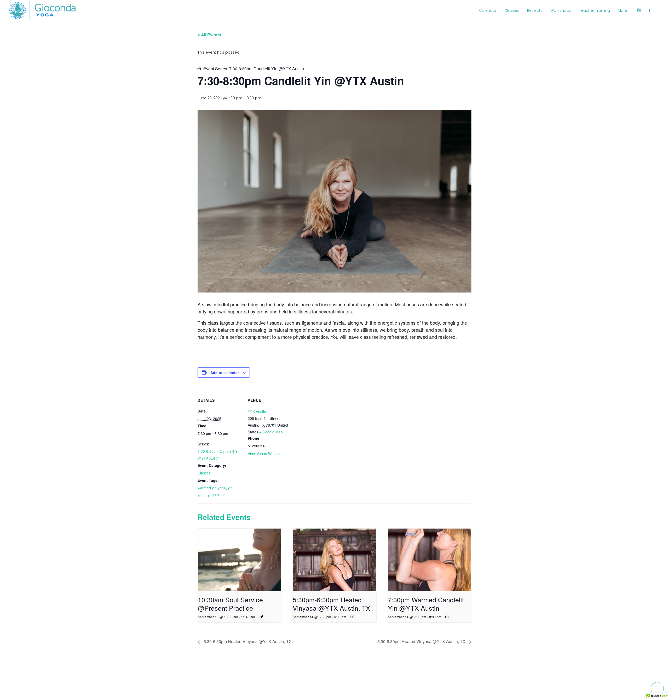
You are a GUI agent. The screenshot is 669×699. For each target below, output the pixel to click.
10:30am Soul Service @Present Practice (230, 603)
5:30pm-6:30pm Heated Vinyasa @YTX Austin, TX (331, 603)
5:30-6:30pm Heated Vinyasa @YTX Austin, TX (247, 641)
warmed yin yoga (212, 487)
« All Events (209, 35)
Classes (204, 472)
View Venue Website (264, 453)
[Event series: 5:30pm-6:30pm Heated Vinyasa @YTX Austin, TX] (352, 616)
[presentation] (239, 560)
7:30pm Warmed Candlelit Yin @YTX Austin (426, 603)
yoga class (216, 494)
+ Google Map (271, 431)
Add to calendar (224, 372)
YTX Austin (257, 411)
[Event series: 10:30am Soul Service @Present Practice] (261, 616)
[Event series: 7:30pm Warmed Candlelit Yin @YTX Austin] (447, 616)
